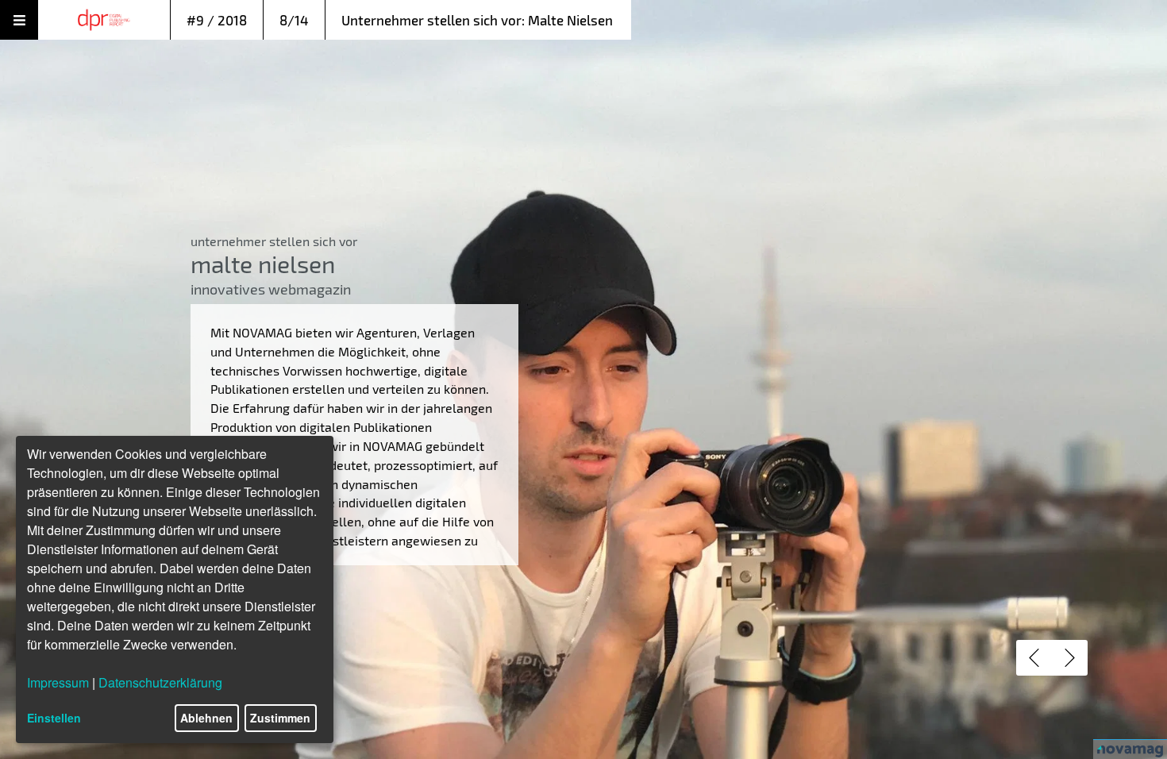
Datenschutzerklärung (160, 682)
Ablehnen (206, 718)
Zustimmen (280, 718)
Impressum (58, 682)
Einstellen (54, 718)
